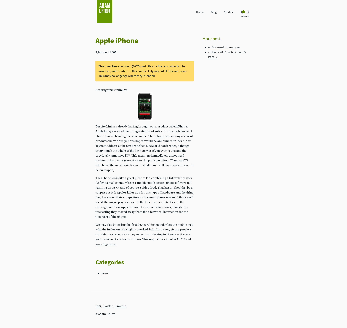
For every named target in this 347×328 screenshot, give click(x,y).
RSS (98, 306)
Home (200, 12)
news (104, 273)
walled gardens (106, 244)
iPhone (159, 136)
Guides (228, 12)
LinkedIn (120, 306)
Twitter (108, 306)
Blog (214, 12)
